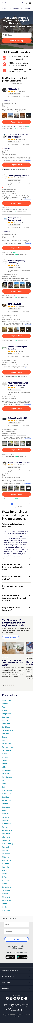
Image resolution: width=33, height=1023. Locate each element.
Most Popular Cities (9, 919)
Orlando (5, 757)
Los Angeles (6, 717)
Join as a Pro (20, 3)
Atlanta (5, 764)
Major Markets (9, 695)
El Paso (5, 877)
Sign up (16, 939)
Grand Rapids (7, 790)
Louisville (5, 774)
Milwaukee (6, 910)
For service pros (8, 976)
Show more (28, 160)
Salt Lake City (7, 890)
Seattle (5, 904)
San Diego (6, 727)
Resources (6, 982)
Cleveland (6, 837)
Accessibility (25, 1005)
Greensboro (6, 824)
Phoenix (5, 704)
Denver (5, 737)
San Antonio (6, 887)
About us (5, 988)
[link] (16, 93)
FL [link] (9, 8)
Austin (4, 870)
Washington (6, 744)
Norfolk (5, 894)
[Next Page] (30, 504)
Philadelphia (6, 854)
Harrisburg (6, 850)
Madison (5, 907)
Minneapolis (6, 794)
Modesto (5, 720)
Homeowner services (10, 970)
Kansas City (6, 800)
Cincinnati (6, 834)
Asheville (5, 817)
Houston (5, 884)
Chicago (5, 767)
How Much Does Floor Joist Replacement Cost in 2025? (12, 662)
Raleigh (5, 827)
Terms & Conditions (16, 1010)
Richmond (6, 897)
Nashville (5, 867)
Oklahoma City (7, 844)
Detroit (5, 787)
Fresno (4, 710)
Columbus (6, 840)
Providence (6, 860)
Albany (4, 810)
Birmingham (6, 700)
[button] (4, 115)
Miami (4, 754)
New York (5, 814)
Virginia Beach (7, 900)
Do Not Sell (18, 1005)
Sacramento (7, 724)
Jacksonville (6, 750)
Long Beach (6, 714)
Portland (5, 847)
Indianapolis (6, 770)
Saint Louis (6, 804)
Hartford (5, 740)
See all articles (10, 637)
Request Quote (16, 122)
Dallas (4, 874)
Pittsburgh (6, 857)
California (11, 1005)
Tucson (4, 707)
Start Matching (16, 40)
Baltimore (6, 780)
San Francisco (7, 730)
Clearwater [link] (15, 8)
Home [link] (4, 8)
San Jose (5, 734)
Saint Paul (6, 797)
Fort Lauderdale (8, 747)
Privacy (6, 1005)
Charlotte (6, 820)
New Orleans (7, 777)
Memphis (5, 864)
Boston (5, 784)
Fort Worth (6, 880)
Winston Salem (7, 830)
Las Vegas (6, 807)
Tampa (4, 760)
